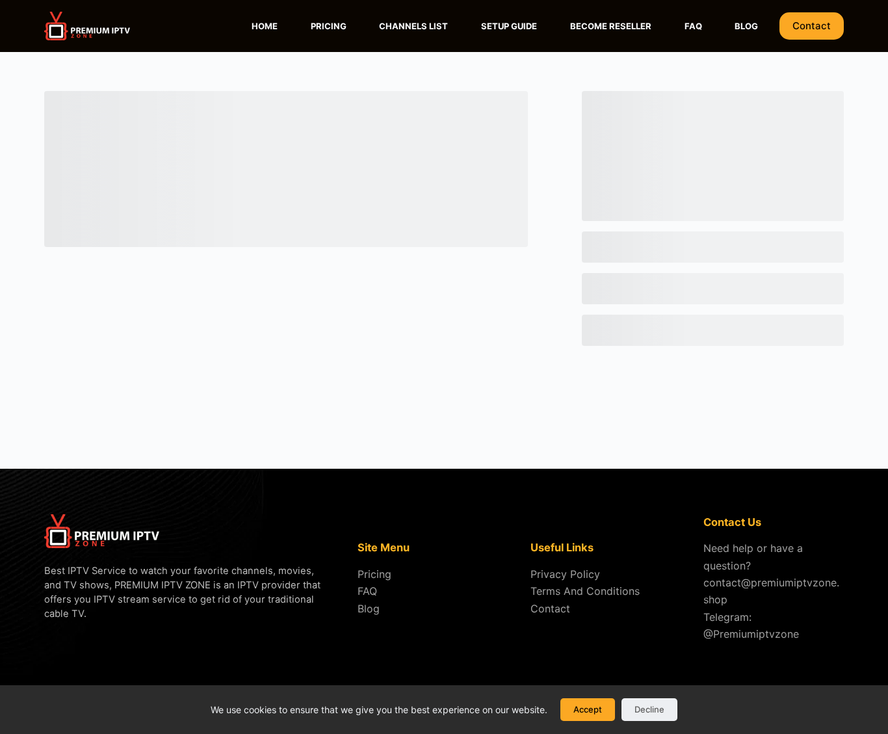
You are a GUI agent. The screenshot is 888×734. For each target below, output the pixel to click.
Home (265, 26)
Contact (811, 26)
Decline (649, 709)
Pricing (328, 26)
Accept (587, 709)
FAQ (693, 26)
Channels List (413, 26)
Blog (746, 26)
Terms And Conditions (585, 590)
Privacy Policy (565, 574)
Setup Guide (509, 26)
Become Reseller (610, 26)
